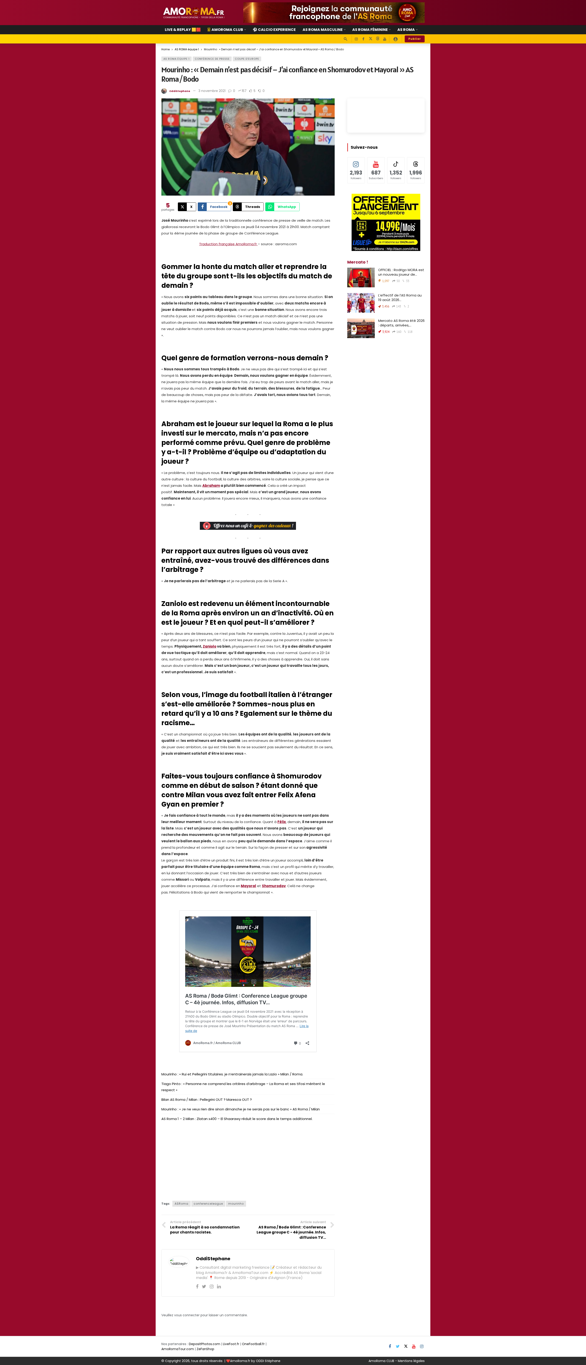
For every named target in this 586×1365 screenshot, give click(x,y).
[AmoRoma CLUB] (395, 38)
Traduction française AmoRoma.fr (228, 244)
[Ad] (334, 12)
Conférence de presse (212, 59)
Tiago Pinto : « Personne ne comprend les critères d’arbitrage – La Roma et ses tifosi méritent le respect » (243, 1086)
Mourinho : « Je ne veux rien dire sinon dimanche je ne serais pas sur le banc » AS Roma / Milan (240, 1109)
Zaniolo (209, 646)
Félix (281, 821)
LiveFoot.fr (231, 1344)
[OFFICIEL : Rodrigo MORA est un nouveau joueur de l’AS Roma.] (361, 277)
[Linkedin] (219, 1286)
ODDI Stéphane (268, 1361)
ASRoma (181, 1204)
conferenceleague (208, 1204)
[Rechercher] (345, 38)
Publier (414, 39)
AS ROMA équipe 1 (176, 59)
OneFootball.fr (253, 1344)
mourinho (236, 1204)
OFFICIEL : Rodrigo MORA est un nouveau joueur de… (401, 272)
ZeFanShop (205, 1349)
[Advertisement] (248, 1160)
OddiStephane (179, 91)
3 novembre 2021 (211, 91)
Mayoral (248, 885)
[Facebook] (363, 39)
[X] (370, 39)
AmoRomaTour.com (177, 1349)
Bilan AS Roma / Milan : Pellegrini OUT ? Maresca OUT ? (206, 1099)
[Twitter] (204, 1286)
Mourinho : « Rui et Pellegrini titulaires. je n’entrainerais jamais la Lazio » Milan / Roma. (232, 1074)
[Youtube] (385, 39)
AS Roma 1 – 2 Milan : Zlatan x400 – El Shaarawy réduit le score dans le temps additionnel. (236, 1118)
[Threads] (377, 39)
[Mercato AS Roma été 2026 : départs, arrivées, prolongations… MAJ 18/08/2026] (361, 328)
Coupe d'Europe (247, 59)
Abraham (211, 485)
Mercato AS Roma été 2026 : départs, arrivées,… (401, 323)
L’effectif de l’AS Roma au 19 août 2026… (400, 297)
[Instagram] (356, 39)
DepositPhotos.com (204, 1344)
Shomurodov (274, 885)
